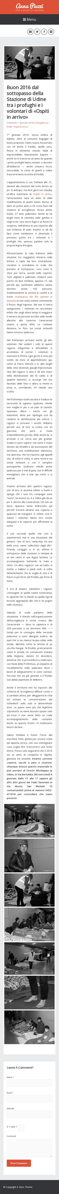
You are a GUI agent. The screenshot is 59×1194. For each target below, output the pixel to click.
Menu (31, 19)
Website (10, 1108)
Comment (11, 1136)
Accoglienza (42, 122)
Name (10, 1077)
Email (10, 1093)
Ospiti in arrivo (21, 126)
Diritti (9, 126)
